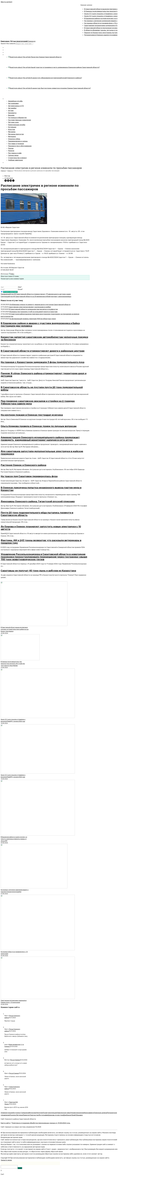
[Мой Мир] (13, 180)
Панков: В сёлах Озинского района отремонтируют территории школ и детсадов (43, 374)
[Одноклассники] (8, 180)
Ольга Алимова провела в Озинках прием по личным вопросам (38, 426)
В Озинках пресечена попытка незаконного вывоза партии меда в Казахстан (41, 489)
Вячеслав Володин (36, 1113)
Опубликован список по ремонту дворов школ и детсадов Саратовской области (40, 304)
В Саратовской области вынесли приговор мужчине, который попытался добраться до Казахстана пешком (114, 9)
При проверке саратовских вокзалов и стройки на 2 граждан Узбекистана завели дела (38, 402)
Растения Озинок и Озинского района (23, 465)
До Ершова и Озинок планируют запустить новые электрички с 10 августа (41, 528)
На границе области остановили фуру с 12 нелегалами (93, 23)
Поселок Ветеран (16, 1115)
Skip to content (6, 2)
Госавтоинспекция (50, 1113)
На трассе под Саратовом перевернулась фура (29, 476)
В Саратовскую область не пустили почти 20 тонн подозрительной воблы (42, 388)
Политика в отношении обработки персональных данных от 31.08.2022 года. (41, 1123)
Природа (26, 1115)
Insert (19, 1168)
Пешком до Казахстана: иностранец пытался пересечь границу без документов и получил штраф (110, 32)
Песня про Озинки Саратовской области (26, 61)
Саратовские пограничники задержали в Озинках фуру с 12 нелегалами (100, 25)
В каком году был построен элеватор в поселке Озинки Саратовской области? (44, 92)
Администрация (7, 1113)
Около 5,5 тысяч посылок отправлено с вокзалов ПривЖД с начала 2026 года (102, 14)
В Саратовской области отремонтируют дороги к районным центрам (42, 350)
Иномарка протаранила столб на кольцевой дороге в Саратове (33, 312)
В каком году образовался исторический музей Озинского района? (39, 82)
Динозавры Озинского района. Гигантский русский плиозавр (38, 501)
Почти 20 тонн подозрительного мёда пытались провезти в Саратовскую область (37, 514)
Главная (3, 171)
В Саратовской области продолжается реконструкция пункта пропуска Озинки (103, 28)
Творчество (34, 1115)
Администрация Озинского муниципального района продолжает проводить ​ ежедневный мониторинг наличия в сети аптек (40, 438)
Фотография (43, 1115)
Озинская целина (100, 1113)
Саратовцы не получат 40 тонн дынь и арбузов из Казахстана (38, 570)
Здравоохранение (77, 1113)
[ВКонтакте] (5, 180)
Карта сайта (5, 1123)
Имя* (20, 287)
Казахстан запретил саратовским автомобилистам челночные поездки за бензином (44, 338)
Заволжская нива (63, 1113)
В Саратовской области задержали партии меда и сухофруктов (33, 309)
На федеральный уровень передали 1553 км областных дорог (32, 319)
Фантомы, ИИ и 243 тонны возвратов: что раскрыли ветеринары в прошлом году (41, 541)
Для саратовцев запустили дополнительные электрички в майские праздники (42, 452)
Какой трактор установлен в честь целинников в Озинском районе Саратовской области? (50, 71)
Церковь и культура (55, 1115)
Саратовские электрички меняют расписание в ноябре (30, 307)
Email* (20, 289)
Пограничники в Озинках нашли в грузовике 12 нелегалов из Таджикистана (102, 35)
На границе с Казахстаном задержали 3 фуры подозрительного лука (42, 362)
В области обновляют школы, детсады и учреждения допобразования (100, 30)
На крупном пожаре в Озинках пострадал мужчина (32, 414)
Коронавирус (89, 1113)
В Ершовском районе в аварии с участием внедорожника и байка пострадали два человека (40, 324)
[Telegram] (11, 180)
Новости (10, 171)
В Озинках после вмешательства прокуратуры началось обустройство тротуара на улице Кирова (110, 11)
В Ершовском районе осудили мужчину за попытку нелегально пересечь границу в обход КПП (109, 18)
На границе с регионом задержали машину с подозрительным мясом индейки (102, 21)
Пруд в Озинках (15, 1060)
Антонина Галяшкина (21, 1113)
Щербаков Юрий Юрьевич (73, 1115)
